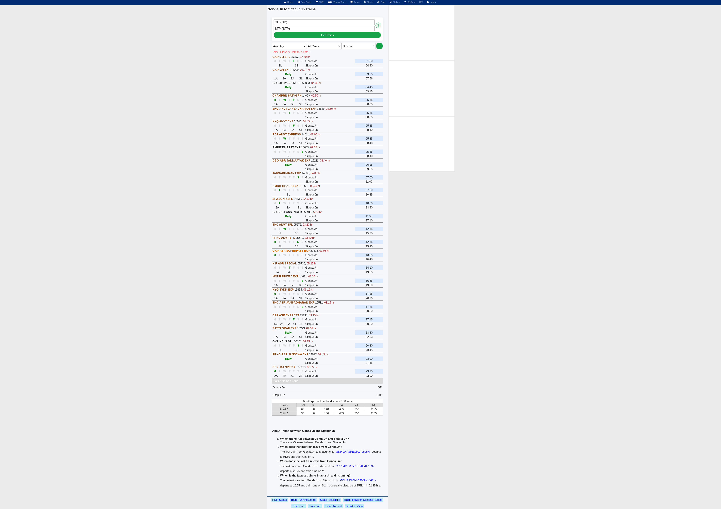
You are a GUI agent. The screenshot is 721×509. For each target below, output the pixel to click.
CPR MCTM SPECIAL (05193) (355, 466)
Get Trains (327, 35)
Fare (382, 2)
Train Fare (315, 506)
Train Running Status (303, 499)
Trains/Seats (339, 2)
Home (290, 2)
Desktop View (354, 506)
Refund (411, 2)
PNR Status (279, 499)
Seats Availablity (330, 499)
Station (396, 2)
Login (432, 2)
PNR (321, 2)
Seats (370, 2)
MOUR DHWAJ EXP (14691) (358, 480)
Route (356, 2)
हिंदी (421, 2)
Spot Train (305, 2)
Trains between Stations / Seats (363, 499)
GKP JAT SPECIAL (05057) (353, 451)
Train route (298, 506)
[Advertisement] (421, 32)
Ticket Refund (333, 506)
